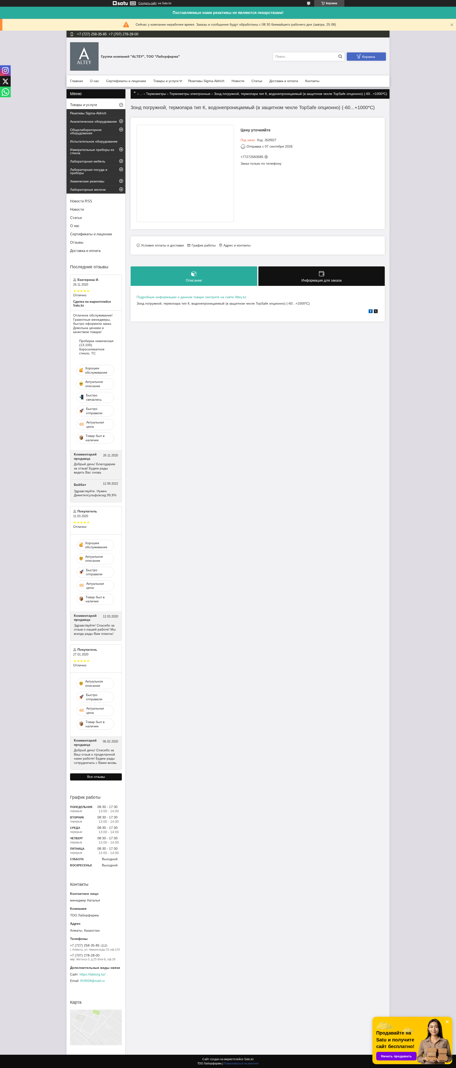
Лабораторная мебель (87, 161)
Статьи (257, 81)
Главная (76, 81)
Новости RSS (81, 201)
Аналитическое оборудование (93, 121)
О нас (94, 81)
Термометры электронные (189, 94)
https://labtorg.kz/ (92, 974)
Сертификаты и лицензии (126, 81)
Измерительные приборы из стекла (92, 151)
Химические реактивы (87, 181)
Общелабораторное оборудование (86, 131)
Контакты (312, 81)
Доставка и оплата (283, 81)
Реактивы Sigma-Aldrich (206, 81)
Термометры (156, 94)
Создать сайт (147, 3)
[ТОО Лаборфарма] (84, 56)
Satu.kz (249, 1059)
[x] (376, 312)
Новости (238, 81)
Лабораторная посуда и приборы (88, 171)
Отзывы (76, 242)
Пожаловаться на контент (241, 1063)
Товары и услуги (166, 81)
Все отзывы (96, 777)
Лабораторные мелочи (88, 189)
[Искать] (340, 56)
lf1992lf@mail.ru (92, 981)
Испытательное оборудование (94, 141)
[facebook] (371, 312)
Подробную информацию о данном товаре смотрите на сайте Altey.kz (191, 297)
